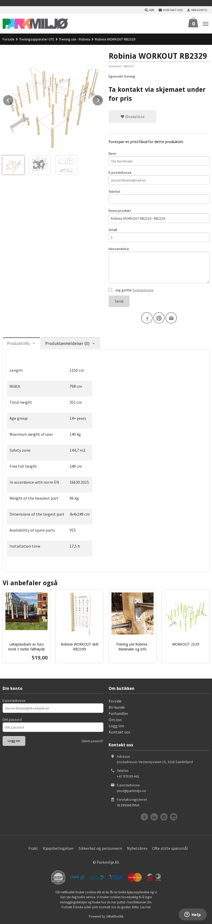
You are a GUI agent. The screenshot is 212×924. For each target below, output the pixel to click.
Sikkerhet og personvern (100, 848)
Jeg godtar (134, 290)
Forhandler (118, 713)
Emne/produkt (120, 210)
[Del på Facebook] (147, 318)
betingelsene (143, 290)
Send (119, 301)
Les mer (145, 907)
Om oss (115, 719)
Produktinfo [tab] (18, 343)
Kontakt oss (119, 732)
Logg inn (116, 725)
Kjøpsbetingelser (58, 848)
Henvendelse (119, 248)
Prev (13, 99)
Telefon (114, 191)
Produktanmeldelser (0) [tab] (67, 343)
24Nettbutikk (114, 916)
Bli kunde (117, 707)
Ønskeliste (135, 116)
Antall (113, 229)
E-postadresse (120, 172)
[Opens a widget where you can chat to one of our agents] (192, 915)
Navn (112, 153)
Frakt (33, 848)
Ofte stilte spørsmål (170, 848)
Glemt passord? (92, 741)
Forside (8, 39)
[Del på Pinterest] (159, 318)
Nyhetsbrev (137, 848)
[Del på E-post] (171, 318)
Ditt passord (12, 719)
